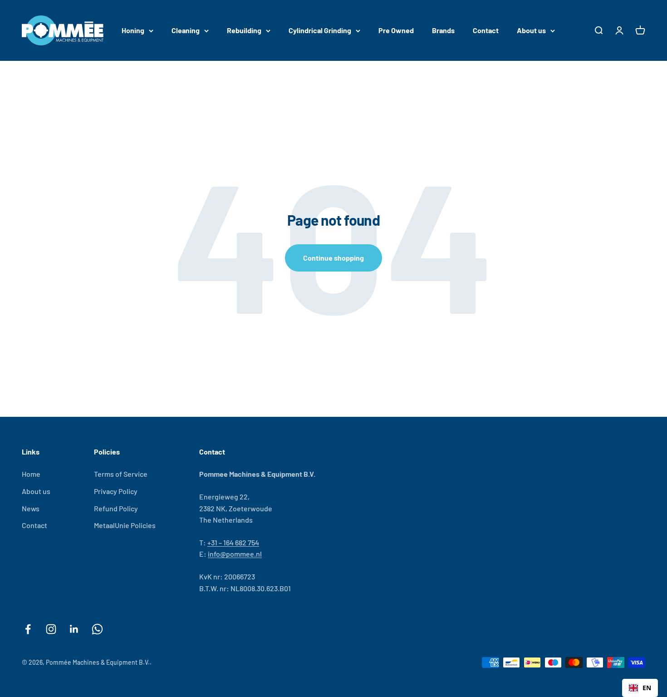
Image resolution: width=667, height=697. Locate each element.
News (30, 508)
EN (646, 687)
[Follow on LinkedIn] (74, 629)
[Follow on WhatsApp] (97, 629)
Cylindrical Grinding (320, 30)
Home (31, 474)
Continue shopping (333, 257)
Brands (443, 30)
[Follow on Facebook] (28, 629)
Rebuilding (244, 30)
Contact (486, 30)
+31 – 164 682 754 (233, 542)
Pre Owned (396, 30)
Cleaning (186, 30)
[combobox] (640, 688)
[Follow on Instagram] (51, 629)
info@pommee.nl (235, 553)
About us (531, 30)
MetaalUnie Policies (125, 525)
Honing (133, 30)
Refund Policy (116, 508)
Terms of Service (120, 474)
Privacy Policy (115, 491)
